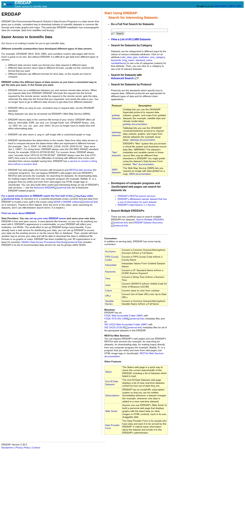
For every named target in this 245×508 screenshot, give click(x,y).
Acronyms (110, 251)
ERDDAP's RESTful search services (136, 196)
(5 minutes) (27, 199)
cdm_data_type (129, 57)
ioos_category (157, 57)
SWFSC (232, 6)
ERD (238, 6)
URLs (108, 296)
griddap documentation (135, 124)
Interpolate (110, 265)
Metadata (109, 310)
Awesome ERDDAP (44, 187)
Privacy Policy (23, 447)
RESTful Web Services (117, 335)
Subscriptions (112, 395)
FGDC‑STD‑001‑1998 (116, 318)
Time (107, 278)
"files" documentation (143, 164)
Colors (108, 290)
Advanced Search (122, 78)
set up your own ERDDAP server (48, 218)
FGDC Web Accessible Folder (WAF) (123, 315)
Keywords (110, 271)
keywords (116, 60)
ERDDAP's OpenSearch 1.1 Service (136, 205)
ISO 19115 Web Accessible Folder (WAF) (126, 324)
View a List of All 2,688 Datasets (131, 39)
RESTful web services (80, 170)
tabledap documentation (142, 140)
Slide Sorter (111, 411)
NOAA (217, 6)
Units (107, 285)
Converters (110, 238)
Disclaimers (7, 447)
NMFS (224, 6)
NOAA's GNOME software (67, 202)
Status (108, 372)
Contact (36, 447)
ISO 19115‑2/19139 (114, 327)
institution (144, 57)
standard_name (144, 60)
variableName (118, 63)
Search (119, 33)
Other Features (112, 361)
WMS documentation (140, 174)
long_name (128, 60)
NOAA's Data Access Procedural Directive (43, 242)
